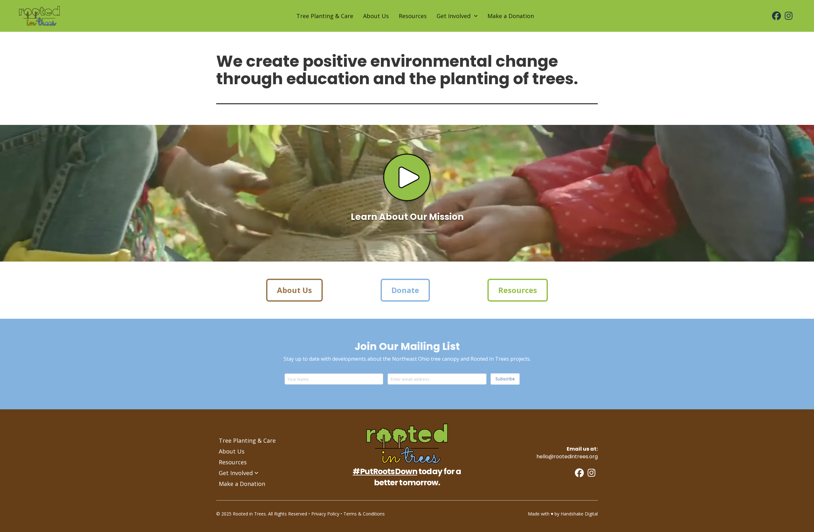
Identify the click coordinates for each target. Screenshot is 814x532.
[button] (407, 177)
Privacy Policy (325, 514)
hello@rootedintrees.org (567, 456)
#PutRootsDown (385, 471)
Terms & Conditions (364, 514)
